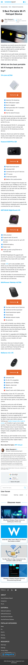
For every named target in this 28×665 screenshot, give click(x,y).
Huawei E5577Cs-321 (9, 142)
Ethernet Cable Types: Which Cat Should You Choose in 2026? (14, 540)
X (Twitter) (11, 590)
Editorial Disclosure (6, 614)
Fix (1, 629)
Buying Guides (4, 7)
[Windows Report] (10, 2)
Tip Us (2, 604)
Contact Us (4, 601)
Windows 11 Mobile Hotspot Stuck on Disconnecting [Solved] (14, 579)
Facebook (8, 590)
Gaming (3, 635)
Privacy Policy (4, 650)
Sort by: (16, 495)
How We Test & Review (6, 616)
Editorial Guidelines (6, 611)
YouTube (15, 590)
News (2, 626)
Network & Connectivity (17, 7)
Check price (13, 95)
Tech (10, 7)
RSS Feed (3, 645)
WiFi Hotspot (18, 445)
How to (2, 632)
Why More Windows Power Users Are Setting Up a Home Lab (14, 521)
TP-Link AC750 (6, 75)
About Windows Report (7, 598)
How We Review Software (7, 619)
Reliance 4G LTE (7, 353)
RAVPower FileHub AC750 (11, 282)
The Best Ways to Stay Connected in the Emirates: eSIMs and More (14, 560)
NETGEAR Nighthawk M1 (10, 210)
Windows (3, 638)
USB (7, 264)
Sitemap (3, 648)
